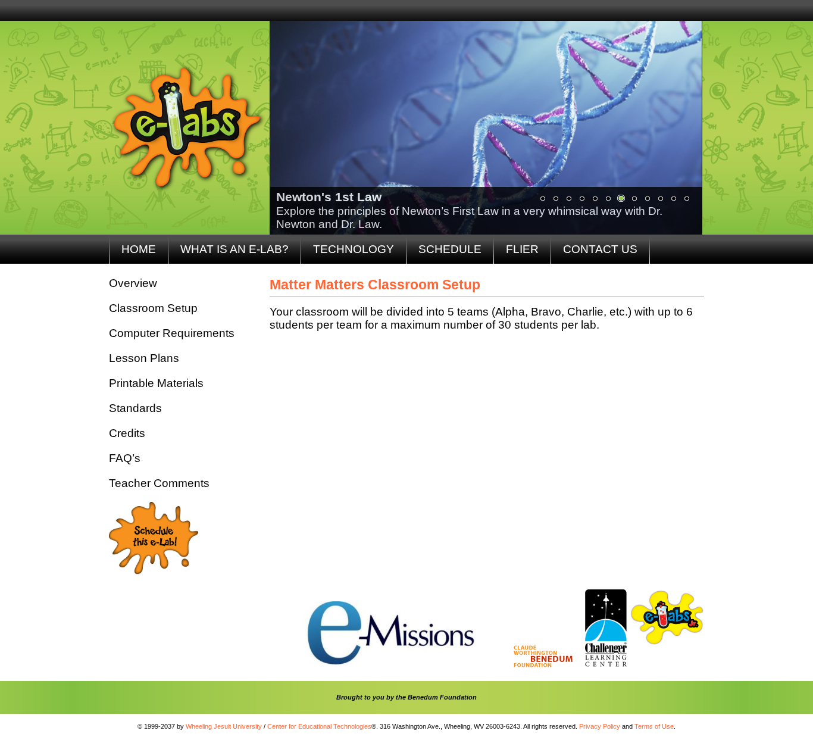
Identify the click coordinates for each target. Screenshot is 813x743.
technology (353, 249)
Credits (127, 433)
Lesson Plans (144, 358)
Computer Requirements (171, 333)
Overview (133, 283)
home (138, 249)
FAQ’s (124, 458)
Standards (135, 408)
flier (522, 249)
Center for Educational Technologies (319, 726)
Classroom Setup (153, 308)
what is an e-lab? (234, 249)
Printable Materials (156, 383)
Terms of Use (654, 726)
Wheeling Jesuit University (224, 726)
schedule (449, 249)
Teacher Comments (159, 483)
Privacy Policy (599, 726)
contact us (600, 249)
